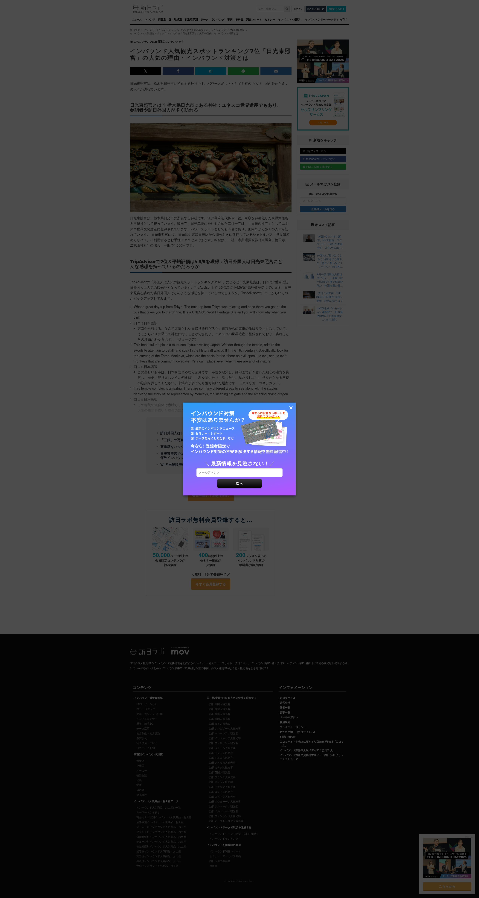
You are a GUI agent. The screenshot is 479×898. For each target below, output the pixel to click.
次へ (239, 483)
